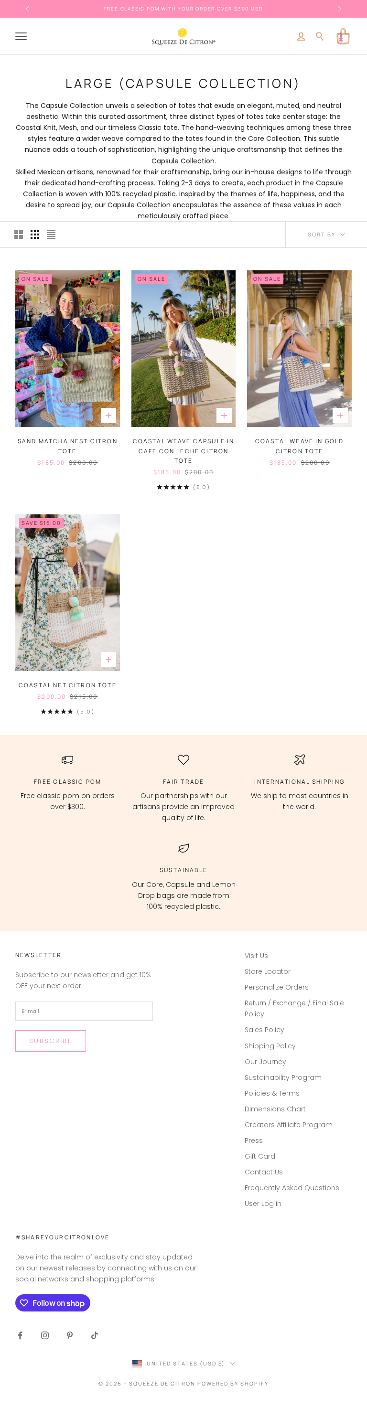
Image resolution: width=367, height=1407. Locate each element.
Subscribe (50, 1040)
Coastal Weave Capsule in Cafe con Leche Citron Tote (184, 451)
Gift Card (260, 1156)
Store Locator (268, 971)
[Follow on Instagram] (45, 1335)
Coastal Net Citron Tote (68, 685)
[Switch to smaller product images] (35, 234)
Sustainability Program (283, 1077)
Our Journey (265, 1061)
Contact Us (264, 1172)
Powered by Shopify (233, 1383)
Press (254, 1140)
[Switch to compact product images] (51, 234)
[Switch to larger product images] (18, 234)
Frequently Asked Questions (292, 1188)
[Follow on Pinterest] (70, 1335)
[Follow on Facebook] (20, 1335)
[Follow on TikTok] (94, 1335)
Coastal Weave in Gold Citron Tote (299, 446)
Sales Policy (264, 1029)
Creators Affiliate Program (289, 1125)
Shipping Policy (270, 1046)
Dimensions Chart (275, 1109)
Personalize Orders (277, 987)
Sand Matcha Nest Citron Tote (68, 446)
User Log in (263, 1203)
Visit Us (256, 955)
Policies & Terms (272, 1093)
